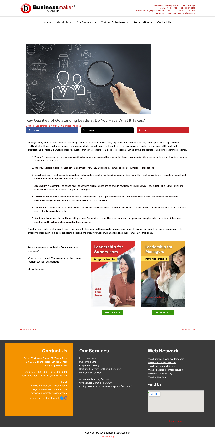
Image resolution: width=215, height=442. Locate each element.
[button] (69, 22)
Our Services (84, 22)
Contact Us (164, 22)
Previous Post (28, 329)
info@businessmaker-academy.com (178, 13)
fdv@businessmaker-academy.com (49, 393)
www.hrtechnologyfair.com (161, 366)
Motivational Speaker (90, 372)
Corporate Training (89, 365)
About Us (62, 22)
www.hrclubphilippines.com (162, 362)
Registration (141, 22)
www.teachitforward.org (160, 373)
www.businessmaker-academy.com (166, 359)
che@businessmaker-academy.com (49, 389)
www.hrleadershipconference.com (165, 369)
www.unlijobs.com (157, 376)
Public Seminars (87, 358)
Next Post (188, 329)
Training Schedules (113, 22)
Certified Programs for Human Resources (100, 369)
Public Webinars (87, 361)
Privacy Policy (176, 421)
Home (47, 22)
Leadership (41, 125)
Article (31, 125)
